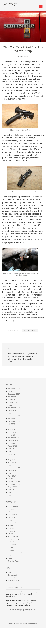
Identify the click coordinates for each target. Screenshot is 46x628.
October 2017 (13, 470)
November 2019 (14, 438)
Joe (18, 349)
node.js (13, 550)
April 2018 (12, 462)
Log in (10, 572)
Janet (12, 547)
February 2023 (13, 402)
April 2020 (12, 432)
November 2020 (14, 419)
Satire (10, 558)
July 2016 (11, 490)
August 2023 (12, 399)
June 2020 (11, 427)
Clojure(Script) (15, 539)
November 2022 (14, 408)
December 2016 (14, 481)
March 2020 (12, 435)
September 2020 (14, 421)
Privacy (10, 534)
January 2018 (12, 465)
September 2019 (14, 443)
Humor (10, 525)
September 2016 (14, 484)
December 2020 (14, 416)
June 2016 (11, 492)
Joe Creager (10, 4)
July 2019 (11, 449)
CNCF (10, 512)
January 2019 (12, 457)
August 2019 (12, 446)
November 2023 (14, 397)
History (10, 520)
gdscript (13, 545)
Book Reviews (13, 506)
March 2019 (12, 454)
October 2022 (13, 410)
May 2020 (11, 429)
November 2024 (14, 388)
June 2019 (11, 451)
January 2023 (12, 405)
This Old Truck (30, 330)
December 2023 (14, 394)
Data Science (12, 514)
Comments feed (13, 578)
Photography (12, 531)
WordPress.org (13, 580)
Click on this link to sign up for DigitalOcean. (21, 610)
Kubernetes (12, 528)
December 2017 (14, 468)
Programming (13, 536)
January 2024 (12, 391)
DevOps (13, 542)
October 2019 (13, 440)
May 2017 (11, 473)
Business (11, 509)
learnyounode (18, 553)
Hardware (11, 517)
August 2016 (12, 487)
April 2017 (12, 476)
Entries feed (12, 575)
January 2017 (12, 479)
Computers (14, 523)
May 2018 (11, 459)
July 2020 (11, 424)
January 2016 (12, 495)
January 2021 (12, 413)
